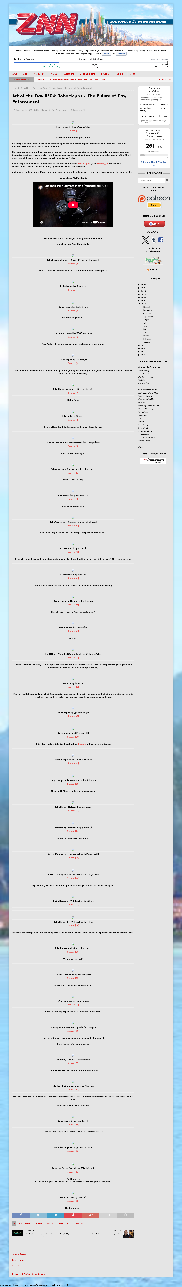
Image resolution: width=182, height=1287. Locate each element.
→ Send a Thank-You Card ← (154, 164)
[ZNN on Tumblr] (153, 242)
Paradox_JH (102, 163)
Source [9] (73, 446)
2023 (143, 294)
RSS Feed (155, 269)
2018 (143, 349)
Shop (133, 74)
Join (156, 223)
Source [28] (73, 925)
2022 (143, 298)
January (146, 342)
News (14, 74)
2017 (143, 352)
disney (38, 1224)
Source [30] (73, 978)
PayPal (107, 54)
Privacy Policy (18, 1260)
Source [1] (73, 131)
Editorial (68, 74)
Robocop (63, 1224)
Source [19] (73, 716)
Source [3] (73, 290)
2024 (143, 291)
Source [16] (73, 631)
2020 (144, 304)
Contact (15, 1266)
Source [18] (73, 687)
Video (54, 74)
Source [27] (73, 905)
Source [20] (73, 737)
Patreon (121, 54)
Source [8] (73, 420)
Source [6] (73, 363)
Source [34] (73, 1090)
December (147, 307)
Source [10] (73, 473)
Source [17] (73, 658)
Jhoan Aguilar (84, 163)
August (146, 320)
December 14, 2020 (24, 110)
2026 (143, 285)
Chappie (82, 744)
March (146, 336)
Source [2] (73, 264)
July (145, 323)
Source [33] (73, 1063)
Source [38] (73, 1201)
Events (105, 74)
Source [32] (73, 1031)
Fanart (50, 1224)
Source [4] (73, 311)
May (145, 329)
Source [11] (73, 499)
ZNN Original (87, 74)
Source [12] (73, 526)
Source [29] (73, 952)
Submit (121, 74)
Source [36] (73, 1151)
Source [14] (73, 578)
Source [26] (73, 878)
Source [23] (73, 811)
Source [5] (73, 337)
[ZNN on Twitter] (145, 242)
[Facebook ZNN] (161, 242)
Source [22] (73, 784)
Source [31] (73, 1005)
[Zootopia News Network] (91, 44)
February (147, 339)
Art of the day (62, 110)
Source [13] (73, 552)
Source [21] (73, 763)
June (145, 326)
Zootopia (78, 1224)
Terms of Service (19, 1254)
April (145, 333)
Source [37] (73, 1172)
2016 (143, 355)
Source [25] (73, 858)
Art (25, 74)
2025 (143, 288)
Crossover (24, 1224)
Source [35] (73, 1125)
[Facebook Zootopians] (153, 262)
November (148, 310)
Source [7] (73, 393)
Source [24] (73, 831)
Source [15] (73, 605)
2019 (143, 345)
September (148, 317)
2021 (143, 301)
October (147, 313)
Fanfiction (39, 74)
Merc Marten (41, 110)
